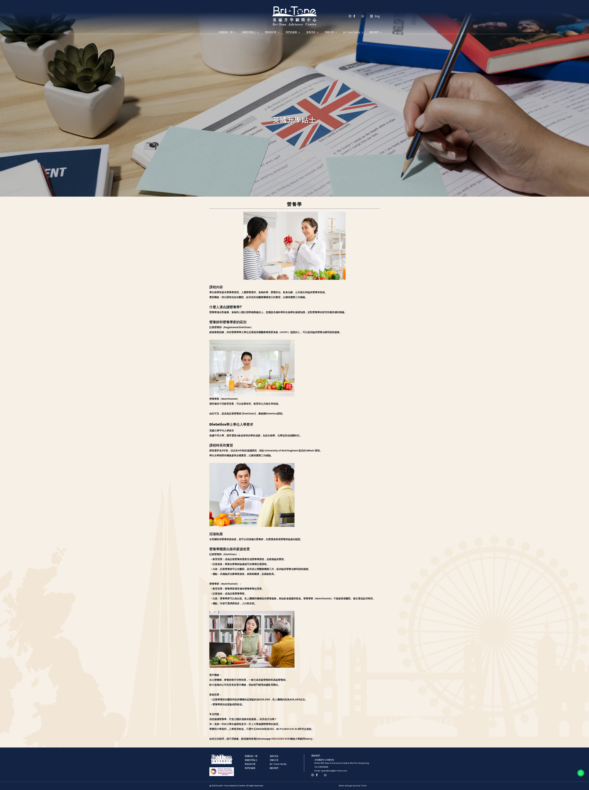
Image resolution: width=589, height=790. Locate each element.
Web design (345, 785)
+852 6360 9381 (280, 739)
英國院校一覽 (226, 32)
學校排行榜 (270, 32)
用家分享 (329, 32)
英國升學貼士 (249, 32)
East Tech (361, 785)
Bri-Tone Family (351, 32)
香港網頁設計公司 (330, 785)
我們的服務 (291, 32)
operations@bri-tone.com (334, 770)
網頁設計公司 (373, 785)
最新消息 (311, 32)
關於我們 (374, 32)
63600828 (323, 766)
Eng (377, 16)
